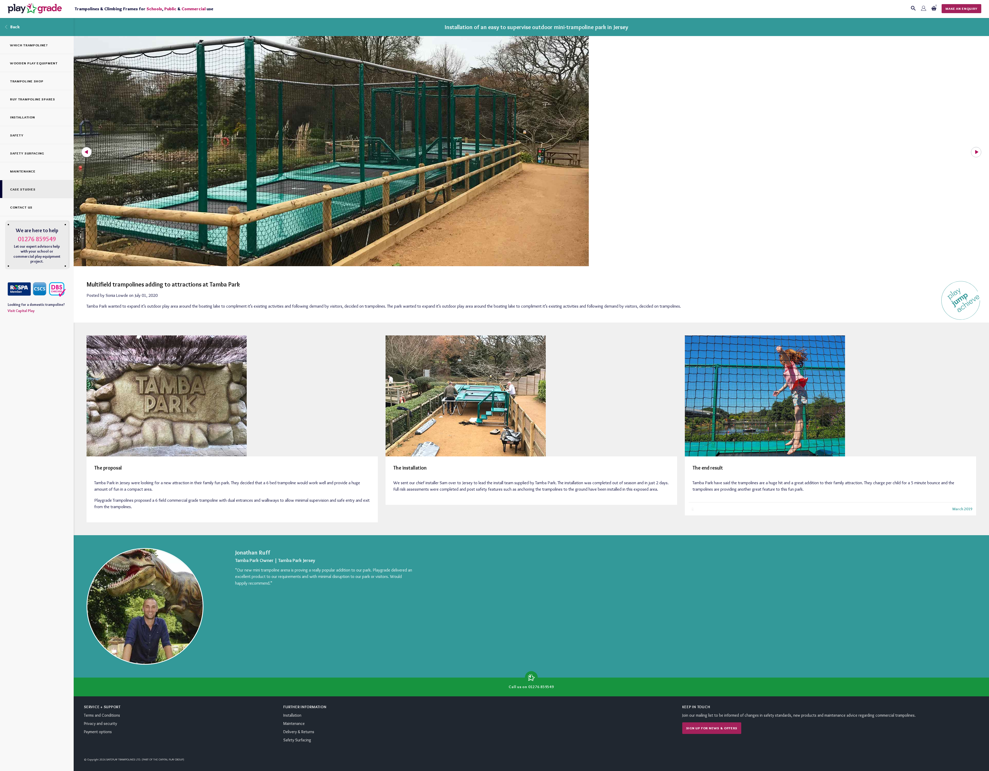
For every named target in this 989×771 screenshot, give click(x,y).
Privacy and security (100, 723)
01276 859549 (37, 239)
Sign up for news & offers (711, 728)
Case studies (22, 189)
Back (15, 26)
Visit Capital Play (21, 310)
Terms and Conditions (102, 715)
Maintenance (23, 171)
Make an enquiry (961, 8)
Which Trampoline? (29, 45)
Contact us (21, 207)
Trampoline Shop (27, 81)
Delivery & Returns (298, 731)
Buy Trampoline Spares (32, 99)
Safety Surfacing (27, 153)
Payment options (98, 731)
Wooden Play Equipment (34, 63)
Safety (16, 135)
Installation (22, 117)
